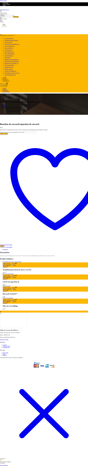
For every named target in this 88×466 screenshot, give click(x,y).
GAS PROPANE (8, 55)
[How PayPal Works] (44, 368)
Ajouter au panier (4, 133)
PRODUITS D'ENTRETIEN (11, 61)
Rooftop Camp (8, 69)
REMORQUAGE (8, 67)
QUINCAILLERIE (9, 65)
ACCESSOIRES (8, 38)
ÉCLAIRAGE (8, 50)
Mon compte (5, 2)
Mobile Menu (3, 84)
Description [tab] (5, 249)
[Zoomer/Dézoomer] (0, 458)
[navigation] (44, 90)
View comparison (4, 465)
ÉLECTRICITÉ (9, 52)
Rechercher (16, 16)
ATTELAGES (8, 42)
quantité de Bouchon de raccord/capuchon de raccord (11, 132)
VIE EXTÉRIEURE (10, 75)
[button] (7, 263)
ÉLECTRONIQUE (9, 53)
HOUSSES (7, 57)
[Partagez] (3, 458)
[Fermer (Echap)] (4, 458)
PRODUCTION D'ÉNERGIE (11, 59)
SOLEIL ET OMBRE (10, 71)
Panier (4, 5)
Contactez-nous (6, 81)
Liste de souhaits (6, 4)
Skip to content (3, 0)
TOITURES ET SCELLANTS (11, 73)
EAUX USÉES (8, 48)
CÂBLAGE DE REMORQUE (11, 44)
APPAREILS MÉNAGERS (11, 40)
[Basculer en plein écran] (1, 458)
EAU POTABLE (9, 46)
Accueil (4, 77)
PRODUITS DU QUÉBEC (11, 63)
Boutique (5, 78)
